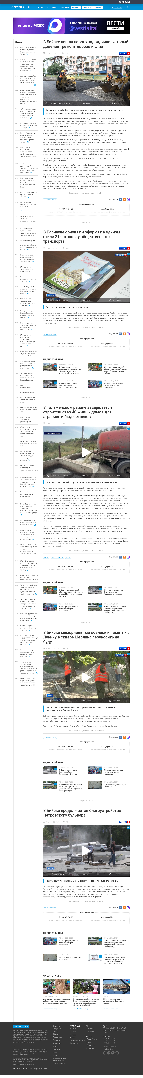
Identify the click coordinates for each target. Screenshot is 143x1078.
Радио (54, 7)
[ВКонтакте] (120, 2)
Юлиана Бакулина (59, 701)
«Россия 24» (90, 1032)
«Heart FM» (90, 1048)
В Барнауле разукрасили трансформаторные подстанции (113, 386)
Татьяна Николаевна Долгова (59, 104)
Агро (55, 1046)
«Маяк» (88, 1042)
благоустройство (50, 199)
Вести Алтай (116, 300)
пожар (106, 1009)
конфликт (114, 1009)
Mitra (45, 1069)
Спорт (55, 1055)
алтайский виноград (81, 1009)
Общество (87, 300)
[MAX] (129, 2)
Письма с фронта (59, 1063)
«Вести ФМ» (90, 1045)
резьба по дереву (50, 1009)
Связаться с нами (115, 7)
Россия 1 (76, 7)
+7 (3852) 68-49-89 (109, 1043)
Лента (18, 42)
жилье (46, 557)
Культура (56, 1049)
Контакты (73, 1035)
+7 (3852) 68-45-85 (109, 1041)
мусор (68, 557)
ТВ (47, 7)
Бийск (116, 104)
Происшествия (58, 1037)
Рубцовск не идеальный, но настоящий (115, 786)
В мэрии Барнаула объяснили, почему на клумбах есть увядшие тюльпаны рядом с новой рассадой (115, 610)
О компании (74, 1029)
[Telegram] (126, 2)
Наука (55, 1052)
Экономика (87, 104)
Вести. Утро (116, 874)
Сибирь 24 (87, 7)
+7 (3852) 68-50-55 (109, 1038)
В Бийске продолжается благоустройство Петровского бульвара (68, 386)
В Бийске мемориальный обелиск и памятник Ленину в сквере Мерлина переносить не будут (115, 370)
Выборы (98, 7)
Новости (39, 7)
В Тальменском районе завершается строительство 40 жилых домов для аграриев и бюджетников (70, 370)
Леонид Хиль (59, 874)
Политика (56, 1040)
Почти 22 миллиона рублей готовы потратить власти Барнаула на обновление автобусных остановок (114, 960)
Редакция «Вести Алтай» (59, 300)
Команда (73, 1032)
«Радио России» (91, 1039)
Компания (65, 7)
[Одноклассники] (123, 2)
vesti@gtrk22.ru (108, 1049)
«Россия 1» (90, 1029)
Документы (74, 1043)
